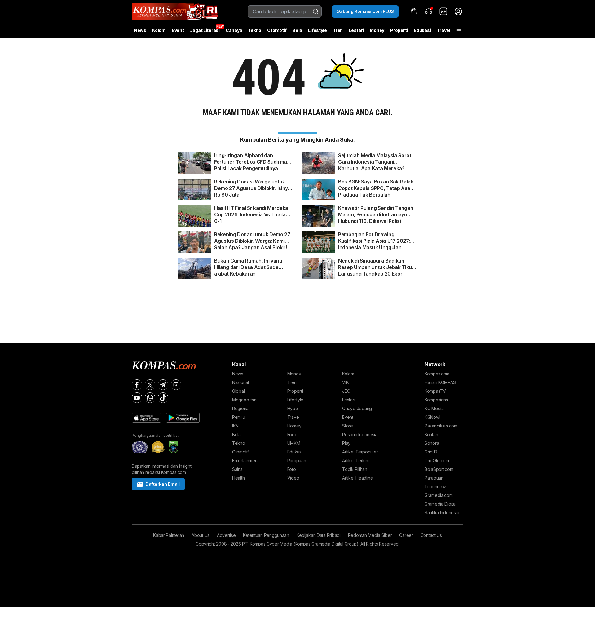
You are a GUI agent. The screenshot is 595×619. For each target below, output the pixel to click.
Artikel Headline (357, 477)
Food (292, 434)
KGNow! (432, 417)
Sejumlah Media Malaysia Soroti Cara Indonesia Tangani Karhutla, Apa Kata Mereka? (375, 158)
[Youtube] (137, 397)
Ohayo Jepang (357, 408)
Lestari (356, 33)
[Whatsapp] (150, 397)
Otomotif (277, 30)
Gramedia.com (439, 495)
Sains (237, 469)
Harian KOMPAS (440, 382)
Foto (291, 469)
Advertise (226, 535)
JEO (346, 391)
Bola (297, 30)
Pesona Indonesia (359, 434)
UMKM (293, 443)
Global (238, 391)
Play (346, 443)
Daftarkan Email (162, 484)
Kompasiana (436, 399)
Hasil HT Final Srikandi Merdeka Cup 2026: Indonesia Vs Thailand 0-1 (253, 211)
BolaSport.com (439, 469)
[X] (150, 384)
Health (238, 477)
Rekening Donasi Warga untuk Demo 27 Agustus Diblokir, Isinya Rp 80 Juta (252, 185)
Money (377, 30)
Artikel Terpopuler (360, 451)
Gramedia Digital (440, 503)
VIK (345, 382)
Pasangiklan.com (441, 425)
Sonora (432, 443)
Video (293, 477)
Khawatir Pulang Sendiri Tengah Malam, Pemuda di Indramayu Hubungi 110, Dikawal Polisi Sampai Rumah (375, 211)
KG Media (434, 408)
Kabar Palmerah (168, 535)
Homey (294, 425)
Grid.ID (431, 451)
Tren (338, 30)
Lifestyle (317, 30)
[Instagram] (176, 384)
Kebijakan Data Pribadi (319, 535)
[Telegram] (163, 384)
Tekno (255, 30)
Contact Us (431, 535)
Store (347, 425)
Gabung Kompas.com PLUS (365, 11)
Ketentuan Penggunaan (266, 535)
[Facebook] (137, 384)
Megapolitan (244, 399)
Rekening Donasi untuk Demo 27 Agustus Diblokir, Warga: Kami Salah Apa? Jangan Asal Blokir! (252, 237)
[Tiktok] (163, 397)
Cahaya (234, 30)
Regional (240, 408)
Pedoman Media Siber (370, 535)
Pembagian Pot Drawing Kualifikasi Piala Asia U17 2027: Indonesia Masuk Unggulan (374, 237)
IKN (235, 425)
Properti (399, 30)
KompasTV (435, 391)
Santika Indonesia (442, 512)
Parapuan (296, 460)
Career (406, 535)
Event (178, 30)
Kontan (431, 434)
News (140, 30)
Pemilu (238, 417)
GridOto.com (437, 460)
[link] (443, 11)
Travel (443, 30)
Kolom (159, 30)
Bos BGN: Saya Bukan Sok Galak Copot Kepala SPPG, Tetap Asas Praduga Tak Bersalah (375, 185)
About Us (200, 535)
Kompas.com (437, 373)
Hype (292, 408)
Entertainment (245, 460)
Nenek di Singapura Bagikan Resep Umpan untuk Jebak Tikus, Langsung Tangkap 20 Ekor (377, 264)
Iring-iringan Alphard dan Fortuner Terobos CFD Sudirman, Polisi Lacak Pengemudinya (252, 158)
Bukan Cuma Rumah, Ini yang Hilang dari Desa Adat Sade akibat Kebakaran (248, 264)
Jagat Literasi (205, 30)
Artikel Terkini (355, 460)
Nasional (240, 382)
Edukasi (422, 30)
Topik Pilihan (354, 469)
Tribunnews (436, 486)
